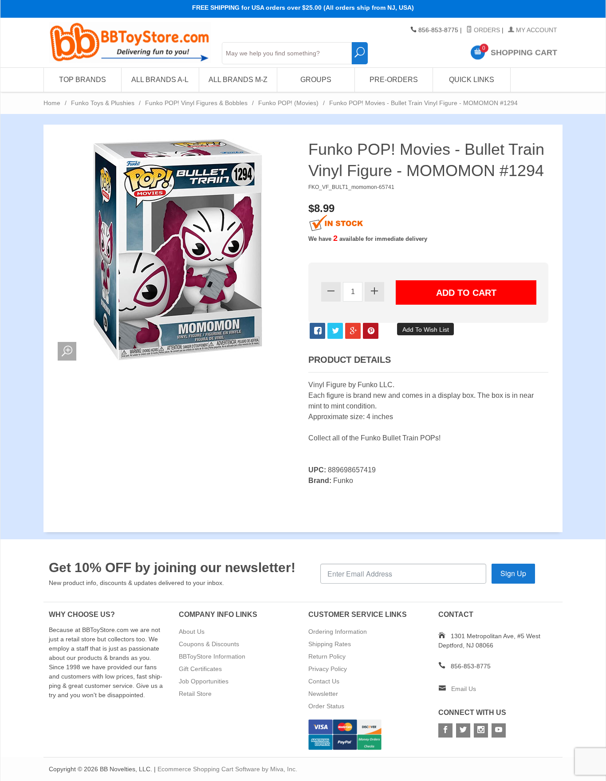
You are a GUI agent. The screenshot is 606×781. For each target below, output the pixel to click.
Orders (486, 30)
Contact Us (323, 681)
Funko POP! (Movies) (288, 102)
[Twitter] (463, 730)
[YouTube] (499, 730)
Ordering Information (337, 631)
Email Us (463, 688)
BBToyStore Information (212, 656)
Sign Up (513, 573)
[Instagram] (481, 730)
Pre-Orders (394, 79)
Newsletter (323, 693)
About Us (192, 631)
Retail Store (195, 693)
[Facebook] (445, 730)
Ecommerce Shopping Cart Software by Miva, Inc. (227, 769)
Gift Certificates (200, 668)
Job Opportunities (203, 681)
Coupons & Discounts (209, 644)
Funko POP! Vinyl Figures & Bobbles (196, 102)
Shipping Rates (329, 644)
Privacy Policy (327, 668)
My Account (535, 30)
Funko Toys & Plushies (102, 102)
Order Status (326, 706)
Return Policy (327, 656)
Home (51, 102)
